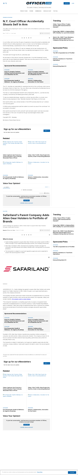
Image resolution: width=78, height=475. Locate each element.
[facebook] (22, 37)
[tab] (6, 187)
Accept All (72, 472)
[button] (4, 3)
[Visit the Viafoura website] (46, 193)
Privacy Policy (39, 472)
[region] (26, 190)
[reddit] (28, 37)
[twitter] (26, 37)
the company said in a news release (21, 299)
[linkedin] (24, 37)
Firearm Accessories (7, 17)
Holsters (5, 211)
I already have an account (26, 203)
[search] (6, 3)
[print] (49, 37)
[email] (31, 37)
